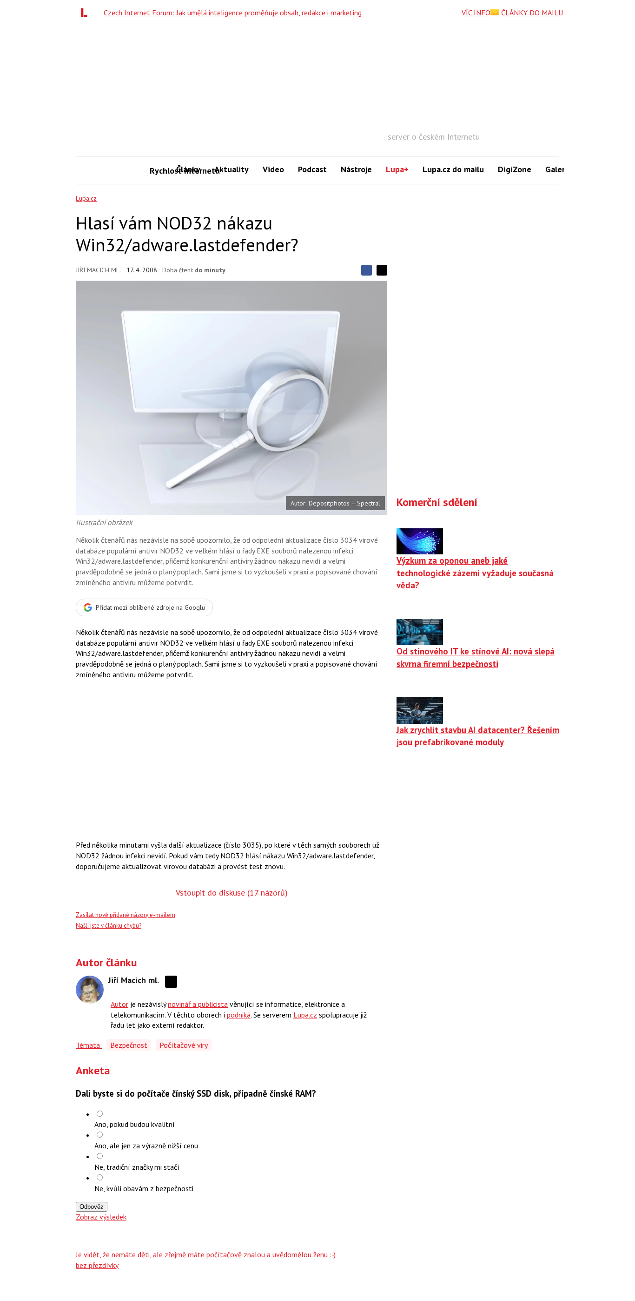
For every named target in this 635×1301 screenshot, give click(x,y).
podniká (239, 1014)
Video (273, 169)
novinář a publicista (198, 1004)
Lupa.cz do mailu (453, 169)
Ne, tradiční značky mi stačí (136, 1167)
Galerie (558, 169)
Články (188, 169)
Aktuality (231, 169)
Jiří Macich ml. (98, 270)
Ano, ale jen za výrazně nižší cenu (146, 1145)
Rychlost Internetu (159, 170)
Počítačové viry (183, 1045)
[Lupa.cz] (86, 12)
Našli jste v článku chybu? (108, 926)
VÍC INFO (476, 12)
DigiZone (514, 169)
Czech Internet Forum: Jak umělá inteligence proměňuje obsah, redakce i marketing (233, 12)
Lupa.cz (86, 198)
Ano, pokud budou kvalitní (134, 1124)
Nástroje (356, 169)
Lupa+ (397, 169)
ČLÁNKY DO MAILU (531, 12)
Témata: (89, 1045)
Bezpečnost (128, 1045)
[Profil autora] (90, 990)
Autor (119, 1004)
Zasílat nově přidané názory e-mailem (125, 915)
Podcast (312, 169)
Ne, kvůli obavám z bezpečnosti (143, 1188)
